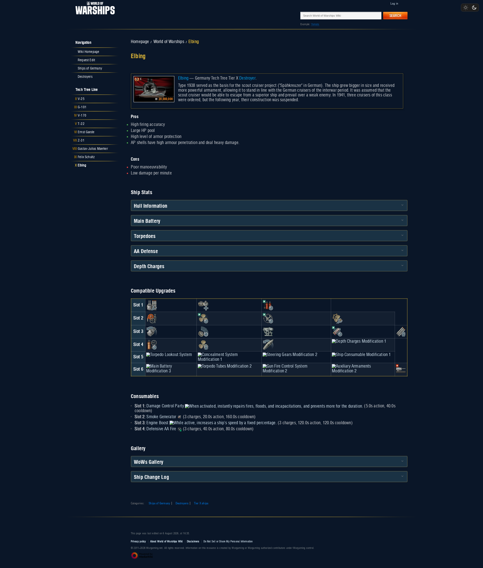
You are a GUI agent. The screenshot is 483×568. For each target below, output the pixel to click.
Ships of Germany (159, 503)
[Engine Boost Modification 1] (203, 318)
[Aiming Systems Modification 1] (268, 331)
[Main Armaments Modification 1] (151, 305)
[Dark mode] (474, 8)
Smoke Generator (161, 417)
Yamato (315, 24)
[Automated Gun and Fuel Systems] (401, 369)
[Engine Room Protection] (337, 318)
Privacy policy (138, 541)
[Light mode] (465, 8)
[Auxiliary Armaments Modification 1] (203, 305)
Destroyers (182, 503)
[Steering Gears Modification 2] (290, 354)
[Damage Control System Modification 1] (151, 318)
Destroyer (247, 78)
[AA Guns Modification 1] (203, 331)
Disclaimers (193, 541)
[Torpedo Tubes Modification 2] (225, 366)
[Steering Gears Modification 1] (268, 344)
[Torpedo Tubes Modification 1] (401, 331)
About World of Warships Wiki (166, 541)
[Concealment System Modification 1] (229, 357)
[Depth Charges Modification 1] (359, 341)
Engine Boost (157, 423)
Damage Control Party (165, 406)
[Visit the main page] (93, 15)
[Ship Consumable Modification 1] (361, 354)
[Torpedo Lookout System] (169, 354)
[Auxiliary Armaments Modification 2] (363, 368)
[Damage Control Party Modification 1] (268, 305)
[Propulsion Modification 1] (203, 344)
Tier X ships (201, 503)
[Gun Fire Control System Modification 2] (296, 368)
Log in (394, 3)
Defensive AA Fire (161, 429)
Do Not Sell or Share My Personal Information (228, 541)
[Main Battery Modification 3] (171, 368)
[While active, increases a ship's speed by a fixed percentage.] (223, 423)
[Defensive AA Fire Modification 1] (268, 318)
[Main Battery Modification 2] (151, 331)
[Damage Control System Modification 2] (151, 344)
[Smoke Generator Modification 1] (337, 331)
